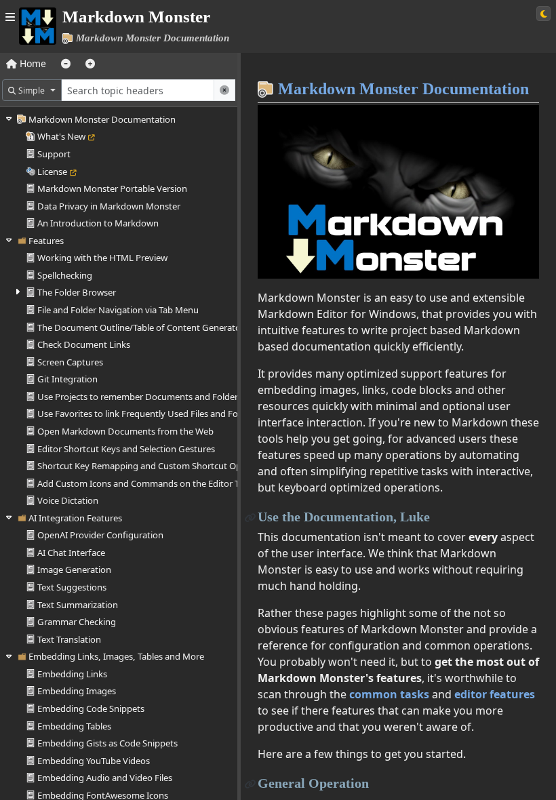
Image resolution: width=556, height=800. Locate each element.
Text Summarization (77, 605)
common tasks (389, 694)
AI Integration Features (75, 518)
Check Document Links (83, 344)
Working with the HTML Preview (102, 258)
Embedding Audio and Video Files (104, 778)
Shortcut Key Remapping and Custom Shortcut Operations (156, 466)
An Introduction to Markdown (98, 223)
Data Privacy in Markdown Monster (108, 206)
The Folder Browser (76, 292)
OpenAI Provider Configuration (100, 535)
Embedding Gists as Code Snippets (107, 743)
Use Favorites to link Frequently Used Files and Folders (147, 413)
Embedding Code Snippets (90, 708)
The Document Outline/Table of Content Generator (140, 327)
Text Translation (69, 639)
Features (46, 241)
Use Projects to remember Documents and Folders (139, 397)
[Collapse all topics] (66, 63)
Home (31, 63)
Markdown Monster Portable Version (112, 188)
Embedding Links (72, 674)
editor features (494, 694)
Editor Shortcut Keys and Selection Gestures (126, 449)
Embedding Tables (74, 726)
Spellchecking (64, 275)
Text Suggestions (71, 587)
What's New (61, 136)
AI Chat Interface (71, 552)
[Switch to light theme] (543, 13)
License (52, 171)
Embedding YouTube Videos (93, 761)
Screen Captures (70, 362)
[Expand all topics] (90, 63)
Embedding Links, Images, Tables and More (116, 656)
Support (54, 154)
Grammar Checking (76, 622)
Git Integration (67, 379)
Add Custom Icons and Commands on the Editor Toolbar (151, 483)
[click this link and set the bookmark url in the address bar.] (250, 517)
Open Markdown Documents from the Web (125, 431)
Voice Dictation (67, 500)
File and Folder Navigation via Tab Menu (118, 310)
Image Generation (74, 569)
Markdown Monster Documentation (102, 119)
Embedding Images (76, 691)
